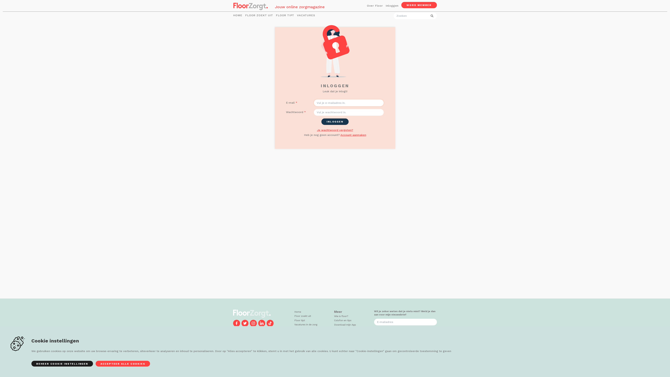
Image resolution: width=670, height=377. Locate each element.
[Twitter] (244, 323)
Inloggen (392, 5)
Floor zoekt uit (259, 15)
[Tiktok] (270, 323)
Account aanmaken (353, 135)
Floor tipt (285, 15)
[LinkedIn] (261, 323)
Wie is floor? (341, 316)
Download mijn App (345, 324)
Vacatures (306, 15)
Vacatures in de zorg (305, 324)
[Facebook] (236, 323)
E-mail (290, 102)
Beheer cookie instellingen (62, 363)
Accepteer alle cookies (122, 363)
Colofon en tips (342, 320)
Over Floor (375, 5)
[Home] (250, 5)
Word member (419, 5)
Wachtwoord (294, 112)
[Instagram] (253, 323)
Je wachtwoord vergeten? (335, 130)
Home (237, 15)
